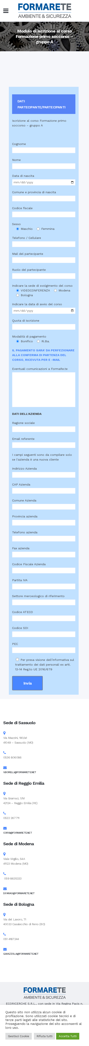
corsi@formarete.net (17, 832)
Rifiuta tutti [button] (44, 1036)
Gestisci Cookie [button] (18, 1036)
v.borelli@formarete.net (19, 772)
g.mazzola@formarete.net (21, 953)
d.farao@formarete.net (19, 893)
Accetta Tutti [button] (68, 1036)
